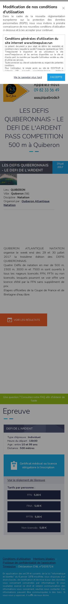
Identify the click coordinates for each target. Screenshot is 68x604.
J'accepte (56, 77)
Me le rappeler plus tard (28, 77)
